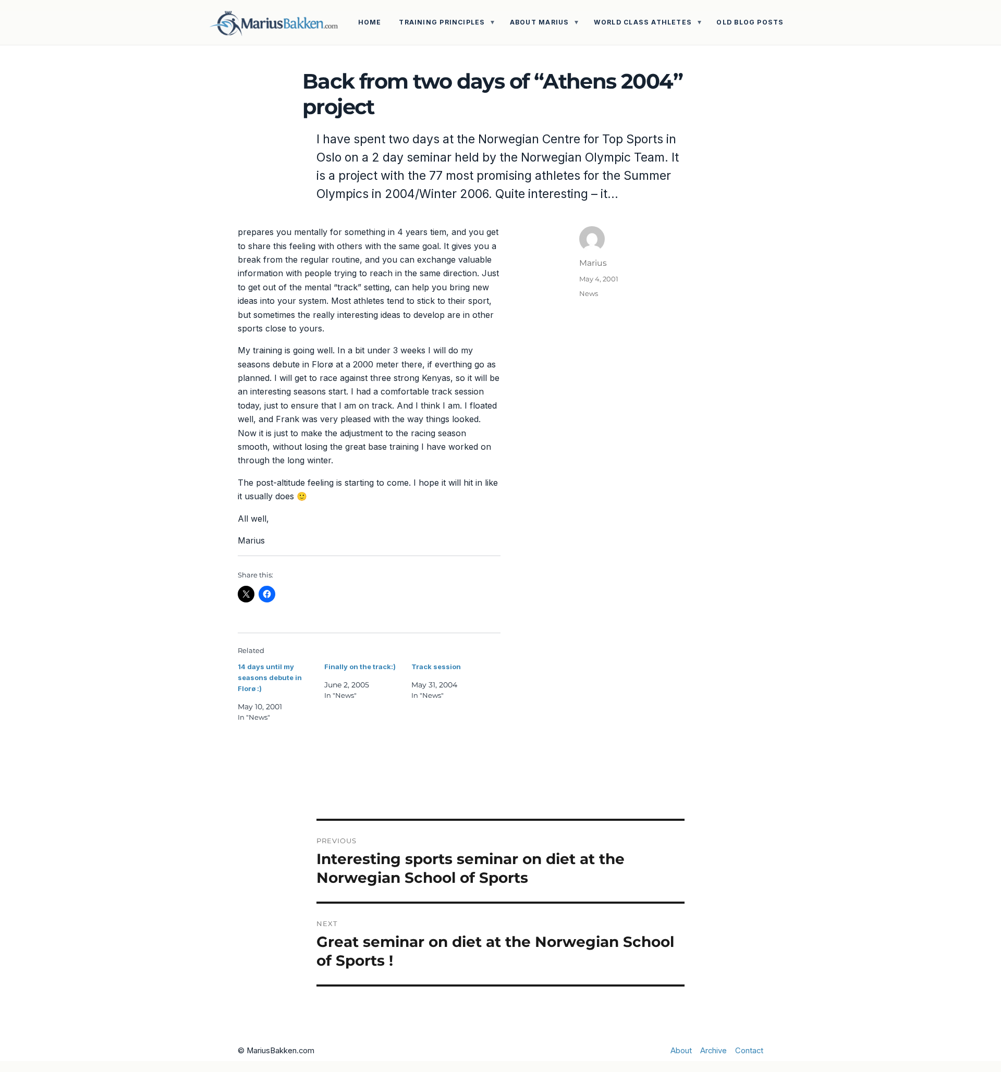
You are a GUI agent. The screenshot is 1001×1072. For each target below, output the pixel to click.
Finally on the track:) (360, 666)
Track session (436, 666)
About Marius (539, 22)
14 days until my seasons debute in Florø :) (270, 677)
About (681, 1050)
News (588, 293)
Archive (713, 1050)
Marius (593, 263)
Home (370, 22)
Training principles (442, 22)
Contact (749, 1050)
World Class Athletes (643, 22)
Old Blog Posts (750, 22)
